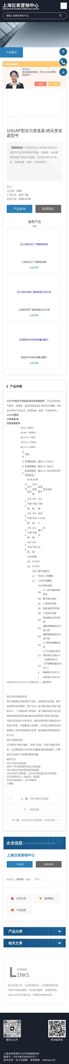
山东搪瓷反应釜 (49, 985)
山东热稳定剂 (32, 985)
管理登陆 (35, 1060)
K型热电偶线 (36, 990)
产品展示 (11, 52)
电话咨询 (63, 62)
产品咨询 (19, 208)
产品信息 (21, 910)
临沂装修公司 (15, 985)
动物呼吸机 (51, 990)
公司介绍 (21, 898)
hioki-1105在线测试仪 (19, 994)
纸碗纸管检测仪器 (42, 994)
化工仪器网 (22, 1060)
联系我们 (48, 208)
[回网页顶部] (63, 52)
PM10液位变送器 (39, 798)
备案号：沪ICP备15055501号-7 (20, 1056)
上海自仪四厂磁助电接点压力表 (34, 309)
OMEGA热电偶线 (17, 990)
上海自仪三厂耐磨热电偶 (34, 262)
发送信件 (48, 864)
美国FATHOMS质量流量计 (34, 357)
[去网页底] (63, 72)
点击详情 (34, 267)
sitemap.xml (48, 1060)
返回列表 (34, 809)
